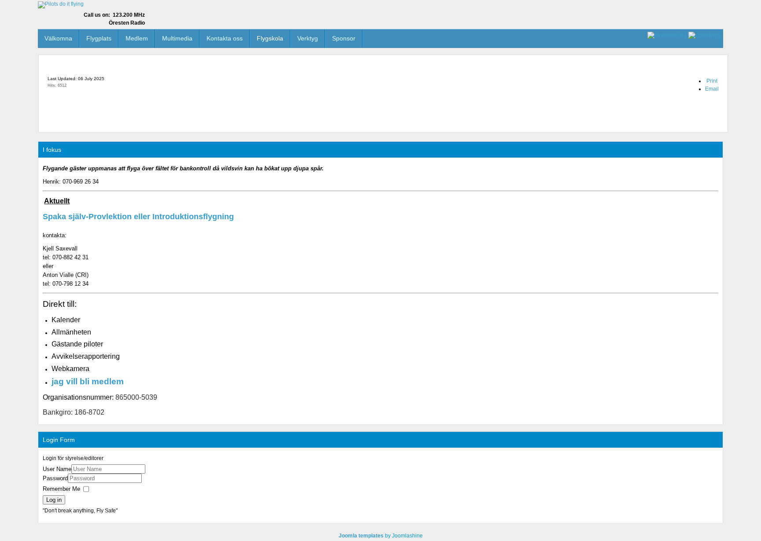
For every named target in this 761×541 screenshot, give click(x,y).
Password (55, 478)
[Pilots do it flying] (61, 4)
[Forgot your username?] (151, 468)
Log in (54, 500)
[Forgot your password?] (148, 478)
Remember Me (61, 489)
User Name (57, 469)
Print (712, 81)
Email (712, 89)
